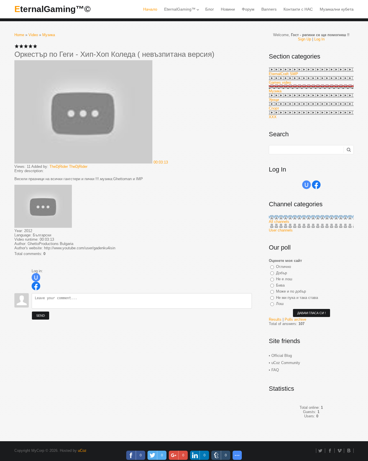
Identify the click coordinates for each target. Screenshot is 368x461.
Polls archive (295, 319)
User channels (281, 230)
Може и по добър (291, 291)
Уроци (274, 100)
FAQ (275, 370)
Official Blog (281, 355)
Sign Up (304, 39)
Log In (319, 39)
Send (40, 315)
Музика (48, 35)
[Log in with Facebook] (36, 286)
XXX (273, 117)
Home (19, 35)
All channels (279, 221)
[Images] (43, 206)
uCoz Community (285, 363)
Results (275, 319)
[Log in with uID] (36, 277)
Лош (279, 304)
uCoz (82, 450)
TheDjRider (58, 166)
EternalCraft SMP (283, 74)
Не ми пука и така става (297, 297)
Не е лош (284, 279)
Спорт (274, 108)
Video (33, 35)
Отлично (283, 266)
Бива (280, 285)
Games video (280, 82)
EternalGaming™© (52, 9)
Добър (281, 273)
